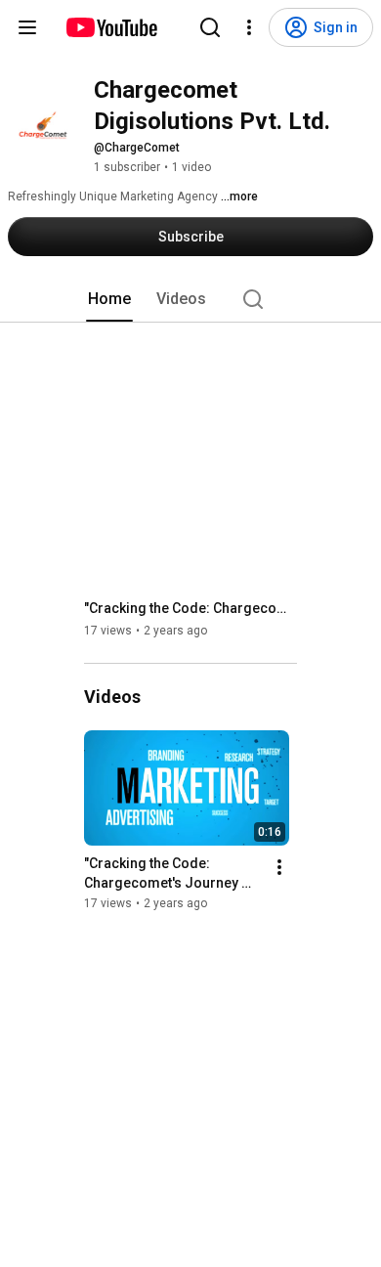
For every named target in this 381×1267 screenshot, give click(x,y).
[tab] (109, 299)
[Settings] (249, 27)
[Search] (210, 27)
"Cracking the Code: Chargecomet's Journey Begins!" (191, 608)
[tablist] (190, 299)
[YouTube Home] (111, 27)
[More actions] (279, 867)
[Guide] (27, 27)
